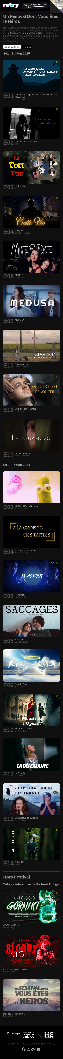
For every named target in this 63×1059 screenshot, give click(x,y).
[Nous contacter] (39, 1050)
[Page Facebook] (24, 1050)
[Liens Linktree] (33, 1050)
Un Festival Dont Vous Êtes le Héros (25, 33)
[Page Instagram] (29, 1050)
